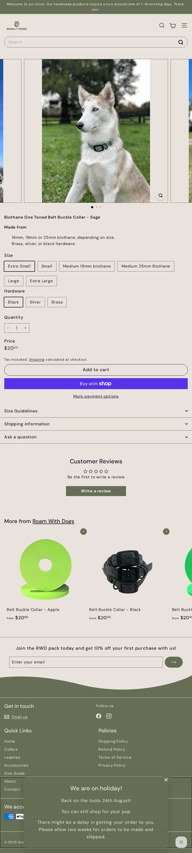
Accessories (16, 765)
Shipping (36, 359)
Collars (11, 749)
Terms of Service (115, 757)
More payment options (96, 396)
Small (47, 266)
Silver (35, 302)
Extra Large (41, 281)
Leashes (12, 757)
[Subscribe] (174, 662)
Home (9, 741)
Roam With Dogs (53, 521)
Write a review (96, 491)
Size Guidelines (21, 411)
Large (13, 281)
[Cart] (172, 25)
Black (13, 302)
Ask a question (20, 437)
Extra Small (19, 266)
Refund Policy (111, 749)
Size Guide (14, 773)
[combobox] (96, 42)
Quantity (13, 317)
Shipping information (27, 424)
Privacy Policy (112, 765)
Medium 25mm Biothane (146, 266)
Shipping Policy (113, 741)
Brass (57, 302)
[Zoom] (160, 195)
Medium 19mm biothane (87, 266)
